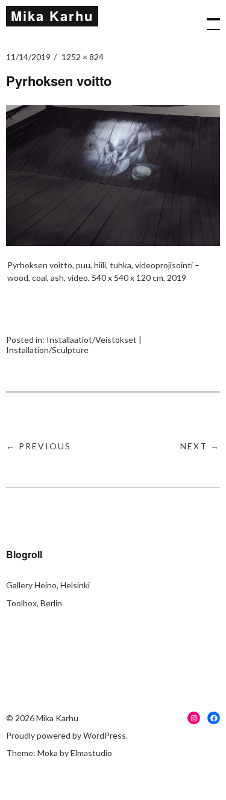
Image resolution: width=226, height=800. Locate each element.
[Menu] (208, 18)
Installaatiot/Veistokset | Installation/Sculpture (74, 344)
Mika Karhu (52, 15)
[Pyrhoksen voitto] (113, 242)
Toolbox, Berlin (34, 603)
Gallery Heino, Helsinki (48, 585)
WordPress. (105, 735)
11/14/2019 (28, 57)
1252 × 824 (82, 57)
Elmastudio (91, 753)
